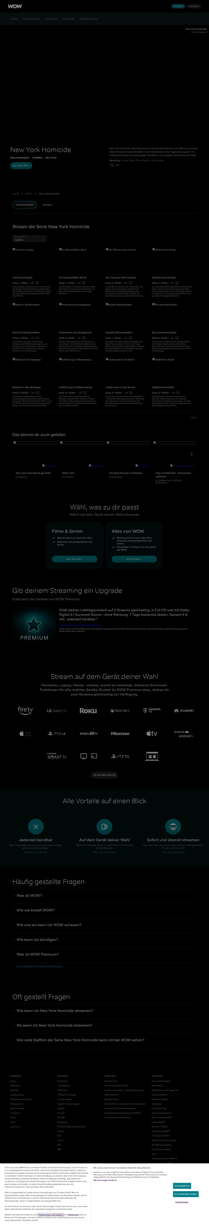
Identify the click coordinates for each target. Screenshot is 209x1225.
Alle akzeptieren (182, 1186)
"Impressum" (73, 1214)
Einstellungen (181, 1202)
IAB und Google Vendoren (105, 1180)
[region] (104, 1194)
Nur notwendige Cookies (186, 1194)
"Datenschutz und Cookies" (51, 1214)
